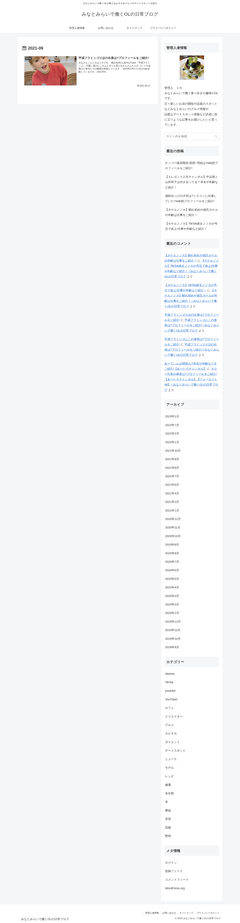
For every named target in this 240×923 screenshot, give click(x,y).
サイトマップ (186, 913)
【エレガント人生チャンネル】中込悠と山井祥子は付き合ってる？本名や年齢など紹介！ (191, 182)
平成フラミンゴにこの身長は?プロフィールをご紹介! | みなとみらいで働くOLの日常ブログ (191, 325)
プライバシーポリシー (208, 913)
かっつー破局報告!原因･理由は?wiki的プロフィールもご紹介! (191, 165)
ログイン (171, 862)
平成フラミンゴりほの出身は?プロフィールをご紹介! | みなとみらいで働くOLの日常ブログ (191, 350)
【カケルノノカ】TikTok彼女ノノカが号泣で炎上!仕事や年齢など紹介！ (191, 226)
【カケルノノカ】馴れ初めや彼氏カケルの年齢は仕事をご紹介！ (191, 212)
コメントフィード (177, 879)
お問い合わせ (169, 913)
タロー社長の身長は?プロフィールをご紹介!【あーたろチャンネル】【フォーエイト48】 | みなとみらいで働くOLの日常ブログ (191, 379)
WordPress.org (175, 888)
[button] (216, 136)
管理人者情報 (152, 913)
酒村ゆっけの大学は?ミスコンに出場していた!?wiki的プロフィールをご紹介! (191, 198)
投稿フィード (174, 871)
